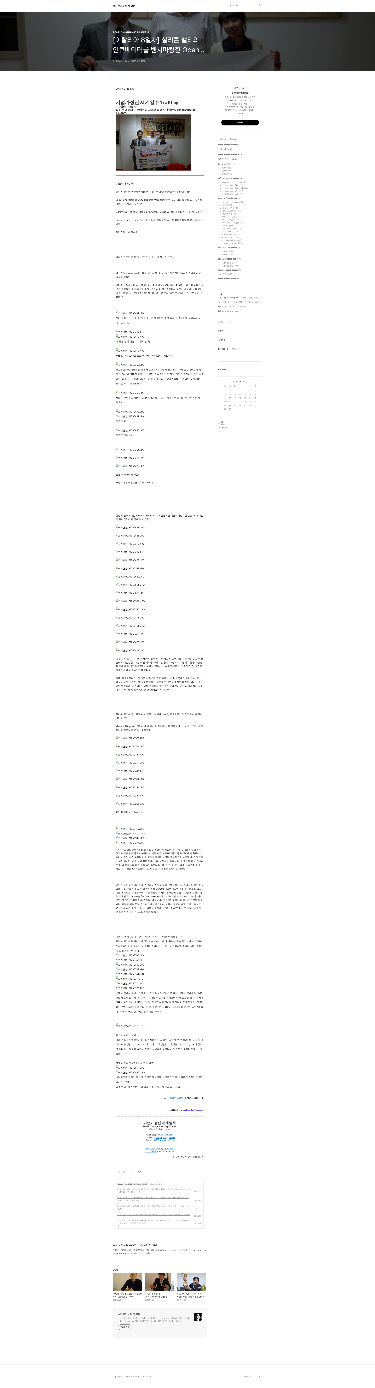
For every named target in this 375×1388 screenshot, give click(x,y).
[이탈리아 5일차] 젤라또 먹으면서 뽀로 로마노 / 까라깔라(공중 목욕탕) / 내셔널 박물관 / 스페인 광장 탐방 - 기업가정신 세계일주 (153, 1221)
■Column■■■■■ (229, 259)
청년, (220, 302)
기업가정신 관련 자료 (231, 266)
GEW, (257, 302)
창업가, (251, 302)
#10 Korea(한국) (229, 234)
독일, (220, 298)
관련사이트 (248, 1376)
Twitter (234, 349)
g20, (256, 298)
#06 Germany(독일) (231, 223)
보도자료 (226, 274)
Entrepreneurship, (226, 311)
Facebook (223, 349)
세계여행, (242, 307)
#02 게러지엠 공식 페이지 (252, 1350)
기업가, (225, 298)
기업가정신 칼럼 (229, 263)
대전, (230, 302)
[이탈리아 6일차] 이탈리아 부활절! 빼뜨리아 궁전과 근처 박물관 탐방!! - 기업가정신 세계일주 (153, 1215)
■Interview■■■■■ (229, 248)
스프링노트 (175, 1097)
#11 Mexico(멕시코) (230, 237)
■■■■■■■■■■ (229, 278)
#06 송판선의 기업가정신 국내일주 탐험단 (252, 1369)
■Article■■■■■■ (229, 270)
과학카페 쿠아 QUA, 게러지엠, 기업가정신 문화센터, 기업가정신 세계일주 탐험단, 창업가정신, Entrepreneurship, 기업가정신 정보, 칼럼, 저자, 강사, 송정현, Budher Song (155, 1319)
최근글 (221, 322)
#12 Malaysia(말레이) (231, 240)
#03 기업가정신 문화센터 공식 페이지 (252, 1360)
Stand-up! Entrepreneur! (233, 182)
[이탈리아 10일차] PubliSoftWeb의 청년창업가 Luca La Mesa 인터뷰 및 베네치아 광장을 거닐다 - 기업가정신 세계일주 (153, 1199)
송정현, (235, 307)
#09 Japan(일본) (229, 231)
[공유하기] (124, 1172)
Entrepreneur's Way (232, 191)
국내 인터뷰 (227, 251)
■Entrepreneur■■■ (230, 178)
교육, (225, 302)
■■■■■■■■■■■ (229, 144)
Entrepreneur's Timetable (234, 188)
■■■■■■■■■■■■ (230, 154)
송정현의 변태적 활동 (124, 5)
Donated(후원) (226, 164)
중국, (241, 302)
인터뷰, (235, 302)
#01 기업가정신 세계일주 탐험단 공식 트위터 (252, 1341)
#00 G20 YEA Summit (232, 202)
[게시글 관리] (128, 1172)
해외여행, (228, 307)
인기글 (229, 322)
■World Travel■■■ (125, 1184)
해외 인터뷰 (227, 254)
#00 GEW (226, 205)
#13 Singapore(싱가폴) (232, 243)
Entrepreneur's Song (232, 194)
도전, (246, 302)
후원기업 (226, 171)
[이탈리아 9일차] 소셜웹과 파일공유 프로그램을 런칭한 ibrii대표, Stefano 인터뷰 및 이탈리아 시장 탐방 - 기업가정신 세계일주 (153, 1190)
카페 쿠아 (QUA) (227, 149)
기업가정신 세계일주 (229, 139)
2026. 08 (240, 381)
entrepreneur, (236, 298)
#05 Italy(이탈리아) (141, 1184)
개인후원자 (226, 174)
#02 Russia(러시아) (231, 211)
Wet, (237, 311)
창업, (251, 298)
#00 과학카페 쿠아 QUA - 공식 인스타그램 (252, 1332)
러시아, (221, 307)
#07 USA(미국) (228, 226)
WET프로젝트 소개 (227, 159)
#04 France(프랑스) (231, 217)
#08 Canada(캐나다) (231, 228)
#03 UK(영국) (228, 214)
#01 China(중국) (229, 208)
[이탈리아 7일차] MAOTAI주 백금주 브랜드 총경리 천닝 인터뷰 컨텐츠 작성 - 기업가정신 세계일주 (153, 1207)
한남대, (245, 298)
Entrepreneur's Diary (232, 185)
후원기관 (226, 168)
